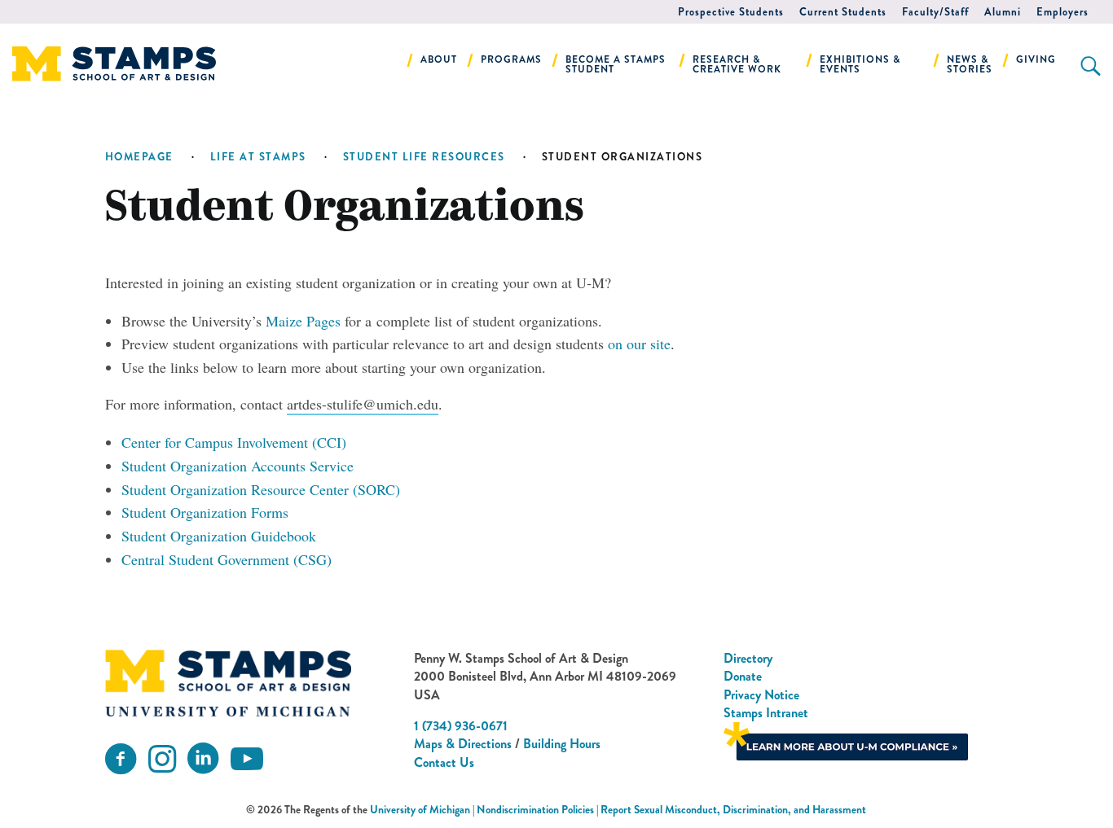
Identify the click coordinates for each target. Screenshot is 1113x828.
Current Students (842, 12)
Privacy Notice (761, 695)
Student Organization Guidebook (218, 535)
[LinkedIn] (202, 759)
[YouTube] (247, 759)
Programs (511, 59)
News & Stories (969, 64)
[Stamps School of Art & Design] (228, 683)
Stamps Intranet (766, 712)
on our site (639, 343)
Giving (1036, 59)
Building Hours (561, 743)
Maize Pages (303, 321)
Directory (748, 658)
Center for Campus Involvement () (233, 442)
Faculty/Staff (935, 12)
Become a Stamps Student (615, 64)
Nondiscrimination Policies (535, 809)
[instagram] (162, 759)
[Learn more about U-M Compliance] (846, 739)
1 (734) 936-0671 (461, 725)
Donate (743, 676)
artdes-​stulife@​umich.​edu (362, 404)
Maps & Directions (463, 743)
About (438, 59)
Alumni (1002, 12)
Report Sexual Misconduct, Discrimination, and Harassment (733, 809)
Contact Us (444, 762)
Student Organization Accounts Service (237, 465)
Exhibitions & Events (860, 64)
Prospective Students (731, 12)
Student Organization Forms (204, 512)
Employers (1062, 12)
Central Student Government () (226, 559)
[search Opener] (1090, 66)
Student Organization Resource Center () (260, 489)
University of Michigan (420, 809)
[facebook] (120, 759)
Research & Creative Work (737, 64)
